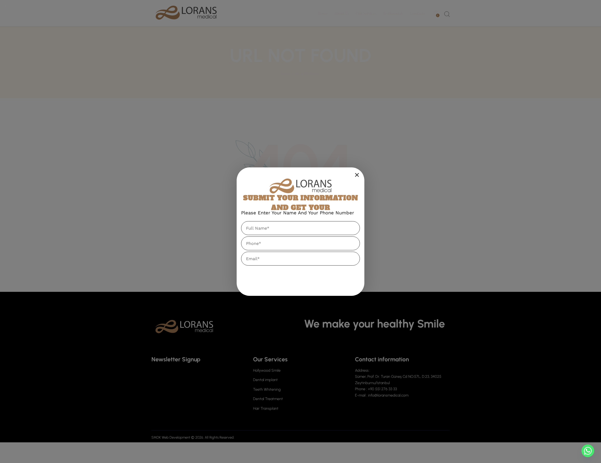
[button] (357, 174)
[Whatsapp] (588, 450)
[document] (300, 231)
